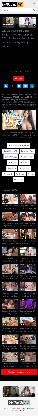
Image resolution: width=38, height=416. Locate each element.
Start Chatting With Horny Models (25, 24)
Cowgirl (13, 168)
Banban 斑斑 (12, 157)
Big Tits (13, 162)
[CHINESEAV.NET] (12, 4)
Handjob (9, 174)
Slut (31, 174)
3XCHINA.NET (11, 151)
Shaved (21, 174)
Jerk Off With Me (24, 394)
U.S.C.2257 (22, 410)
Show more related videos (19, 372)
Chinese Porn (28, 151)
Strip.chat (5, 26)
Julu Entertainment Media (19, 145)
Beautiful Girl (27, 157)
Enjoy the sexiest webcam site (7, 24)
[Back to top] (34, 411)
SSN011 (19, 179)
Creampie (25, 168)
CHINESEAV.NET (22, 408)
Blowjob (25, 162)
